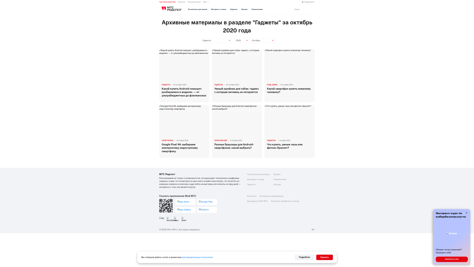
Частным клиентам (167, 2)
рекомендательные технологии (197, 257)
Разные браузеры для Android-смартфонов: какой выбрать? (234, 146)
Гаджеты (233, 9)
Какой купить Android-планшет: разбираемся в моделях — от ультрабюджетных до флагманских (184, 92)
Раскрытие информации (271, 196)
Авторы (277, 184)
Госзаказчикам (194, 2)
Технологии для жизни (197, 9)
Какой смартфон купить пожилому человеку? (289, 90)
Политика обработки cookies (285, 201)
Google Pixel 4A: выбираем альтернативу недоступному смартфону (180, 148)
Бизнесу (181, 2)
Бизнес (244, 9)
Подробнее (304, 257)
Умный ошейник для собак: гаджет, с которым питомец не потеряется (236, 90)
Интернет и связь (218, 9)
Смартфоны (167, 140)
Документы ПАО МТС (257, 201)
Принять (324, 257)
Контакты (252, 196)
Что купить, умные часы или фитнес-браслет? (285, 146)
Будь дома (272, 85)
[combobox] (216, 40)
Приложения (220, 140)
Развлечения (257, 9)
